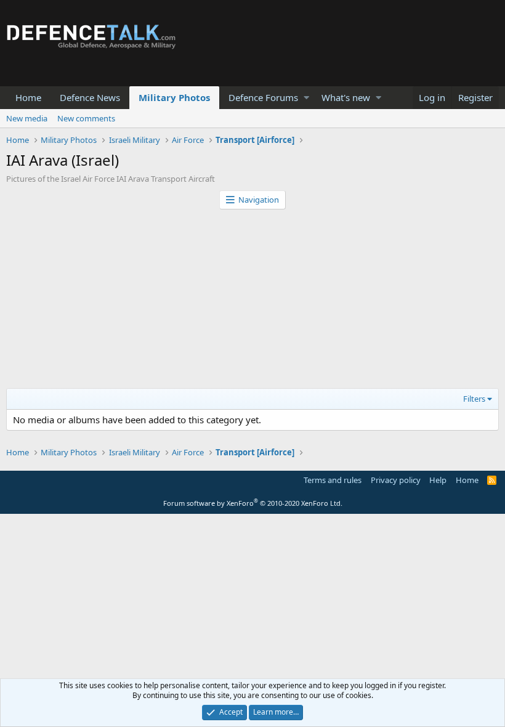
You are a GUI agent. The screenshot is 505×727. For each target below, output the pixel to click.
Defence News (90, 97)
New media (26, 118)
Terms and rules (333, 479)
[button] (306, 97)
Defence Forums (263, 97)
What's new (345, 97)
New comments (86, 118)
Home (28, 97)
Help (437, 479)
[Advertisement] (252, 302)
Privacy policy (396, 479)
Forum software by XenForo (252, 503)
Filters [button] (474, 398)
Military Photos (174, 97)
